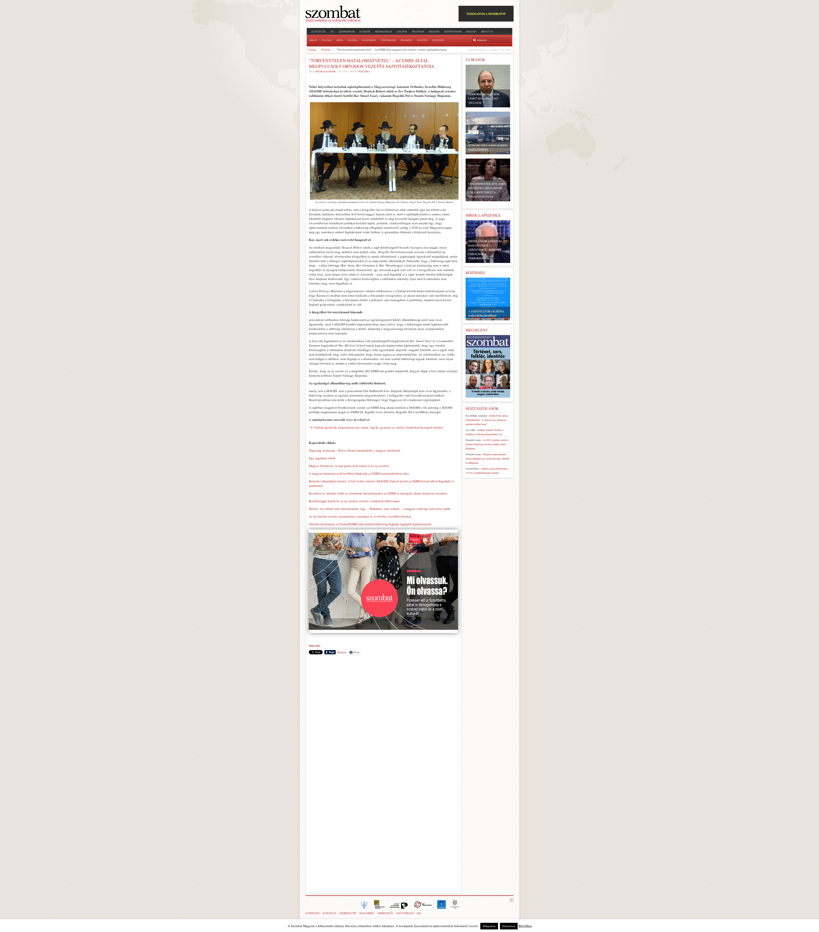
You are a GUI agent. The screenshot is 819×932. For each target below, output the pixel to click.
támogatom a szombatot (486, 14)
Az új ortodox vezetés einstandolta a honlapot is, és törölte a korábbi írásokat (360, 516)
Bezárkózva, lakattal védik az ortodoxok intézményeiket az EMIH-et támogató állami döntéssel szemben (378, 493)
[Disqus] (383, 717)
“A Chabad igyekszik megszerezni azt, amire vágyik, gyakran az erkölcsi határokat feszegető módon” (376, 427)
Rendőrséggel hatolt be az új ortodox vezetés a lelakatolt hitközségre (354, 501)
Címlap (312, 49)
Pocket (341, 652)
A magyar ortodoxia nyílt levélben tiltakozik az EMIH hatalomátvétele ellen (359, 473)
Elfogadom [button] (489, 926)
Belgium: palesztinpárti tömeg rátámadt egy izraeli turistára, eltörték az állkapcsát (487, 458)
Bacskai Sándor (325, 71)
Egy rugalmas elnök (322, 458)
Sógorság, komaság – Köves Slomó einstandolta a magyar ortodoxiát (354, 450)
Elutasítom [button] (508, 926)
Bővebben (525, 925)
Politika (326, 49)
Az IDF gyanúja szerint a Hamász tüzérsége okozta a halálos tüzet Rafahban (487, 444)
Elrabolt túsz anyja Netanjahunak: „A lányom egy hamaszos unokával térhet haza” (487, 420)
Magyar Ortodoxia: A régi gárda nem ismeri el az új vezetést (349, 466)
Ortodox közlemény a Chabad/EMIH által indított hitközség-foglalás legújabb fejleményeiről (370, 524)
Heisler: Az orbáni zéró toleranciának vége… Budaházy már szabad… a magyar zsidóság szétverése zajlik (379, 508)
